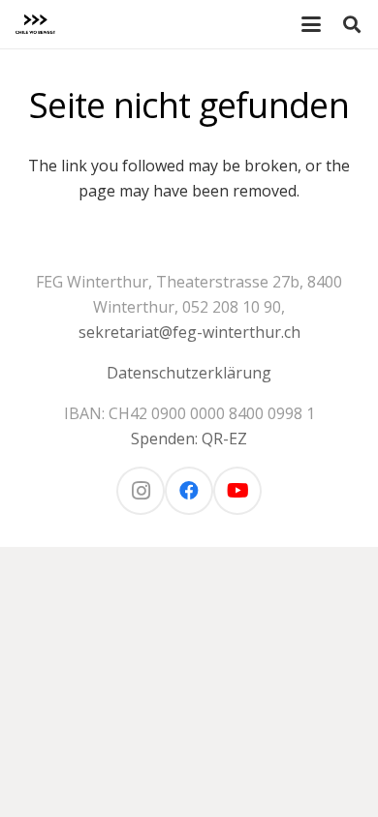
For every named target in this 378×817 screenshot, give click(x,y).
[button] (311, 24)
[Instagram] (140, 491)
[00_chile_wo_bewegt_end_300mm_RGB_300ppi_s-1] (35, 24)
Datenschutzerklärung (189, 372)
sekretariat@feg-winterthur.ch (189, 332)
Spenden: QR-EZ (189, 438)
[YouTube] (237, 491)
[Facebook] (189, 491)
